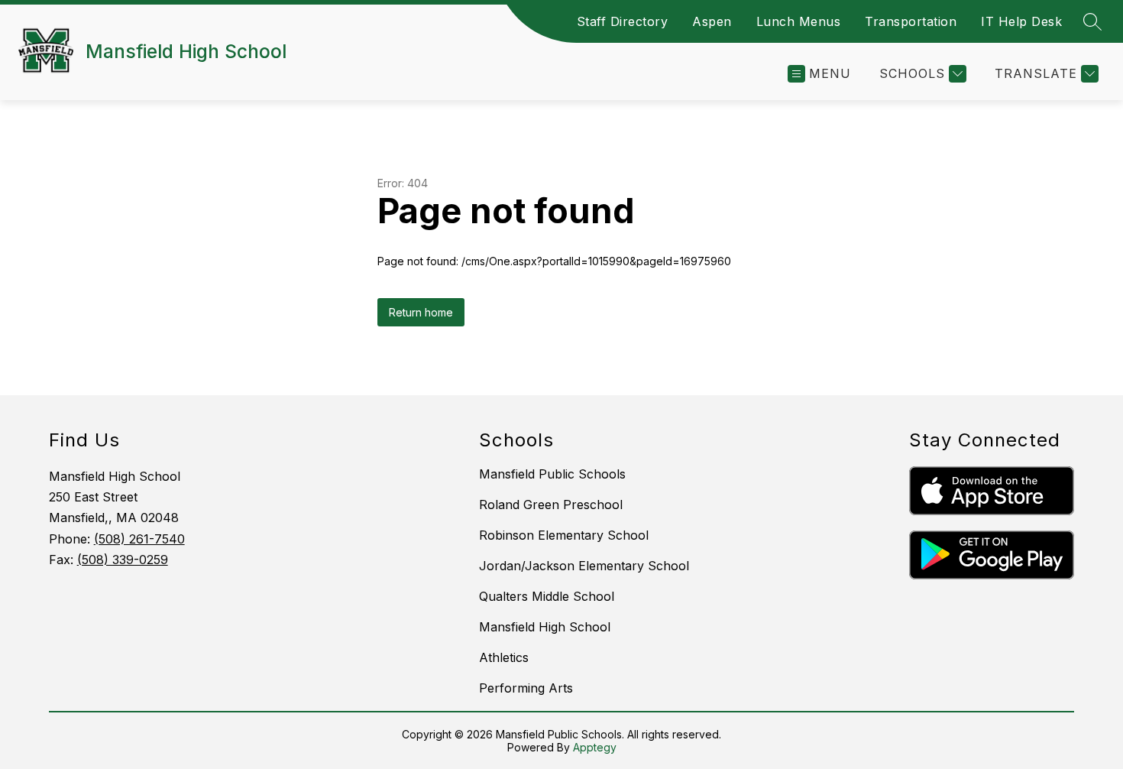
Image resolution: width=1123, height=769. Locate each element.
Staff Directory (622, 21)
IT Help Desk (1021, 21)
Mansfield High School (544, 626)
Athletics (504, 657)
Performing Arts (526, 688)
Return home (421, 312)
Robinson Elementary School (564, 535)
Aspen (712, 21)
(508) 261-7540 (139, 539)
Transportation (910, 21)
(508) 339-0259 (122, 559)
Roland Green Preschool (551, 504)
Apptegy (595, 747)
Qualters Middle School (546, 596)
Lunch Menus (798, 21)
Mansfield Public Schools (552, 474)
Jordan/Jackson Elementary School (584, 565)
